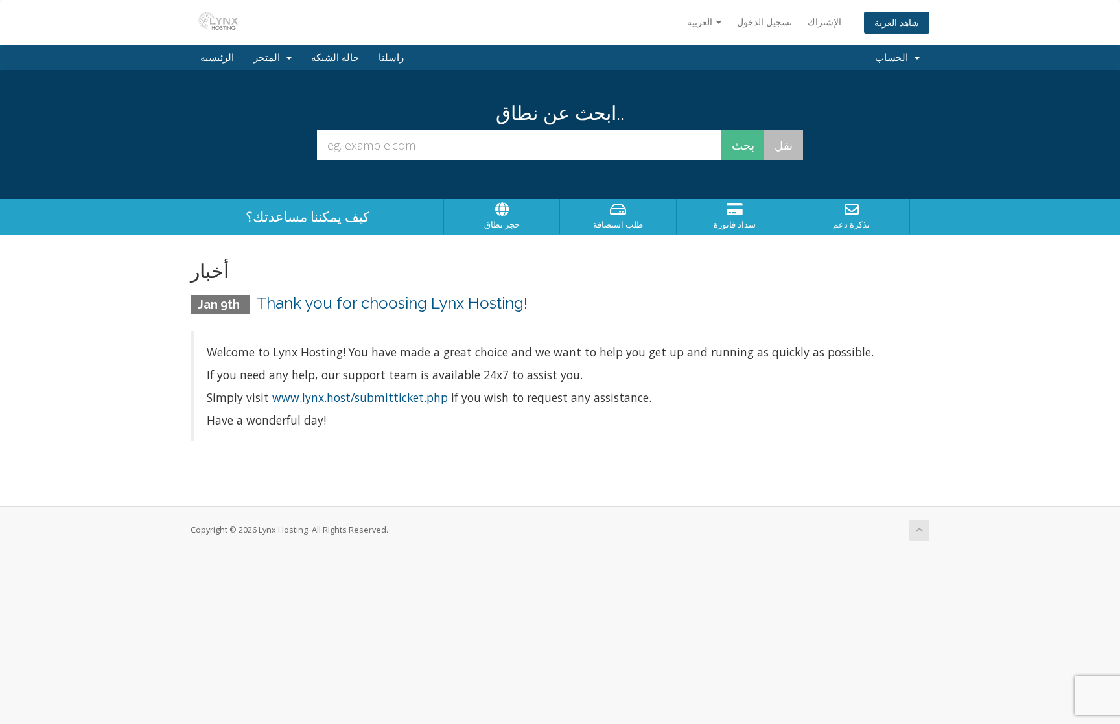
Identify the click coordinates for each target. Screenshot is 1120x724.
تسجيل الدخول (764, 22)
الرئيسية (217, 58)
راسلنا (391, 58)
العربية (701, 22)
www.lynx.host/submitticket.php (360, 397)
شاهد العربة (896, 22)
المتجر (269, 58)
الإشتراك (824, 22)
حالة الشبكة (335, 58)
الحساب (894, 58)
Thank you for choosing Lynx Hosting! (392, 303)
